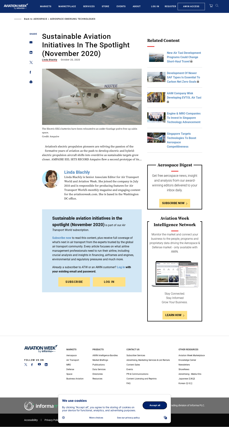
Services (89, 6)
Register (170, 6)
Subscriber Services (135, 355)
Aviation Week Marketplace (192, 355)
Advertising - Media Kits (190, 374)
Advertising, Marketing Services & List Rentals (148, 360)
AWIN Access (191, 6)
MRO (68, 364)
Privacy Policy (52, 420)
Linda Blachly (49, 59)
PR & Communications (137, 374)
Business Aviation (75, 378)
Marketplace (67, 6)
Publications (98, 364)
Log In (155, 6)
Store (105, 6)
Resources (97, 378)
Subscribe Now (173, 203)
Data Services (99, 369)
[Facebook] (32, 365)
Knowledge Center (187, 360)
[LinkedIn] (46, 365)
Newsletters (184, 364)
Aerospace (40, 19)
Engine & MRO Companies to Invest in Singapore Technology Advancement (184, 118)
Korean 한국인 (186, 383)
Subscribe (74, 282)
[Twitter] (25, 365)
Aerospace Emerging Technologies (72, 19)
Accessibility (31, 420)
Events (121, 6)
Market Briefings (100, 360)
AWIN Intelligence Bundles (105, 355)
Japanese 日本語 (187, 378)
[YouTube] (39, 365)
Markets (45, 6)
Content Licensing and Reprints (141, 378)
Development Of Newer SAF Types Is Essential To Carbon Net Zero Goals (183, 77)
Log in (121, 267)
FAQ (128, 383)
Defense (70, 369)
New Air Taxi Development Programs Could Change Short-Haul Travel (184, 57)
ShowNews (184, 369)
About (137, 6)
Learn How (173, 315)
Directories (97, 374)
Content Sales (133, 364)
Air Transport (72, 360)
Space (69, 374)
